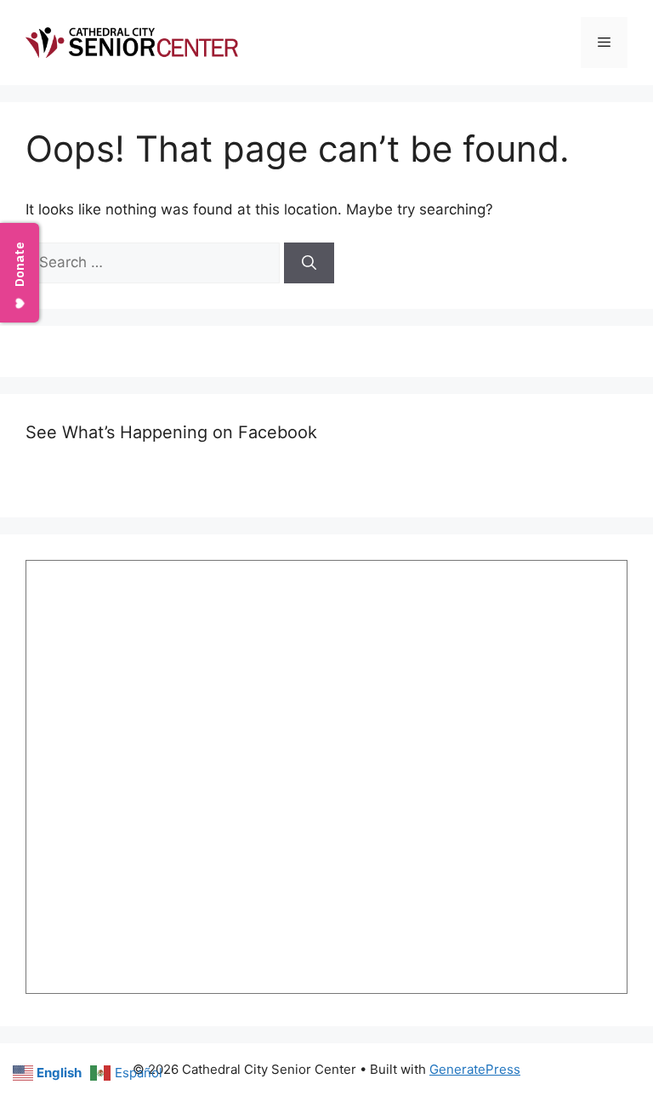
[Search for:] (155, 262)
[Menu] (604, 42)
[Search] (309, 263)
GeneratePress (474, 1069)
